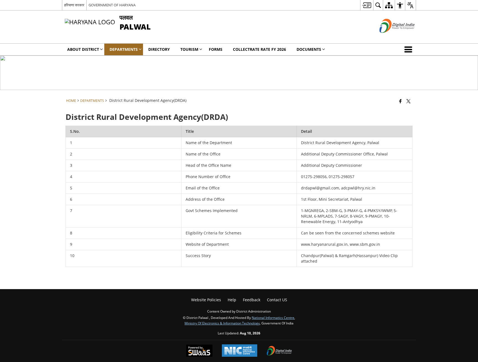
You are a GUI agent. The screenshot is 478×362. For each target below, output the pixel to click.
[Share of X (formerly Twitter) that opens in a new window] (408, 101)
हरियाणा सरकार (74, 4)
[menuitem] (366, 5)
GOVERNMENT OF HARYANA (112, 4)
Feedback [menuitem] (251, 299)
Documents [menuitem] (309, 49)
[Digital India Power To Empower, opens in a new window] (279, 351)
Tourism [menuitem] (189, 49)
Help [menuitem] (232, 299)
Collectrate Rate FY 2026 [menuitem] (259, 49)
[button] (409, 49)
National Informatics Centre (273, 317)
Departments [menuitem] (124, 49)
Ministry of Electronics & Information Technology (222, 323)
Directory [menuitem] (159, 49)
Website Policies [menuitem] (206, 299)
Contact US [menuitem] (277, 299)
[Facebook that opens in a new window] (400, 101)
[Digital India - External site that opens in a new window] (390, 37)
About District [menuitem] (83, 49)
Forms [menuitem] (215, 49)
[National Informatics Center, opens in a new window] (239, 351)
